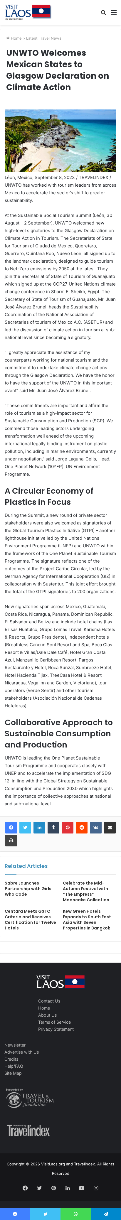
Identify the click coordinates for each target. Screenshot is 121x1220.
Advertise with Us (21, 1051)
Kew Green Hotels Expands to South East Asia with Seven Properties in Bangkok (87, 919)
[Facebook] (11, 827)
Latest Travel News (43, 38)
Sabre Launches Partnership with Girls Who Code (28, 888)
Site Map (13, 1073)
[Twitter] (25, 827)
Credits (11, 1059)
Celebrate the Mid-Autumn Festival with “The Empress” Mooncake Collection (86, 891)
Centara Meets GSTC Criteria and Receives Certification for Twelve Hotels (30, 919)
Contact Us (49, 1000)
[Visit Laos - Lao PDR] (27, 12)
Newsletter (15, 1044)
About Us (47, 1015)
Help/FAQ (13, 1066)
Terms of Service (54, 1022)
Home (16, 38)
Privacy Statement (56, 1029)
